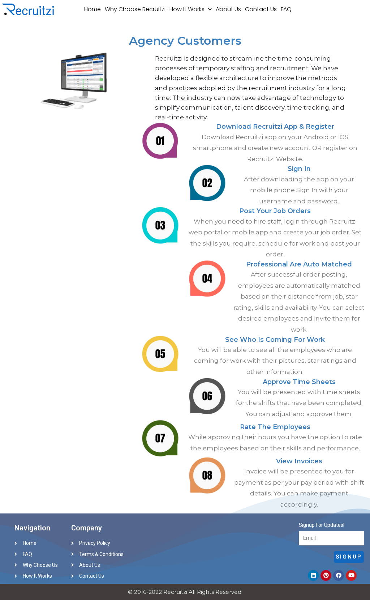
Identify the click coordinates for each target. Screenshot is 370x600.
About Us (228, 9)
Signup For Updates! (321, 525)
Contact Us (261, 9)
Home (92, 9)
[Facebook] (338, 575)
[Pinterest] (325, 575)
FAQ (286, 9)
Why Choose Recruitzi (135, 9)
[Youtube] (351, 575)
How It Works (187, 9)
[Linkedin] (313, 575)
